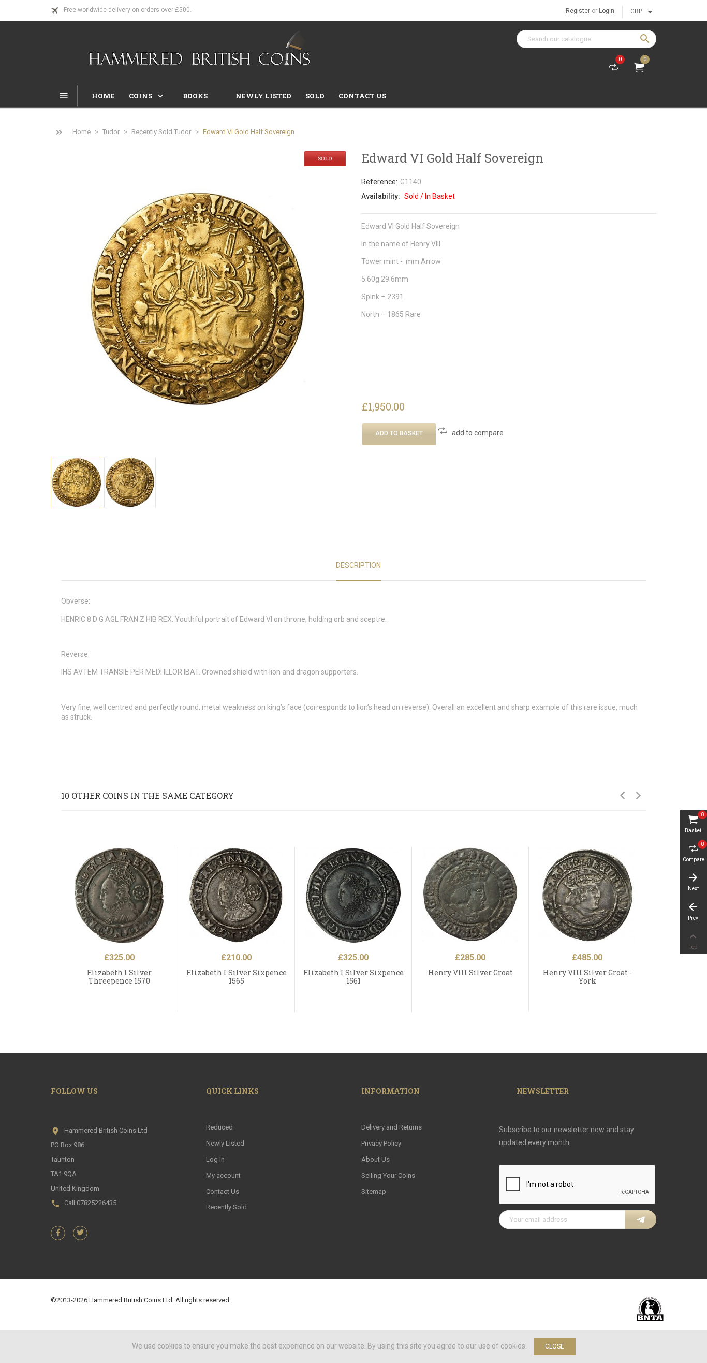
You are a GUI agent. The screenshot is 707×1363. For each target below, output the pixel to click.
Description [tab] (358, 565)
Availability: (380, 196)
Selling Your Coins (388, 1175)
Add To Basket (399, 433)
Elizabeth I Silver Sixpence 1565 (236, 976)
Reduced (219, 1127)
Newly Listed (225, 1143)
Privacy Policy (381, 1143)
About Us (375, 1159)
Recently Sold (226, 1207)
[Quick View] (173, 857)
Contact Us (222, 1191)
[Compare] (173, 879)
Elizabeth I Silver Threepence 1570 (119, 976)
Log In (215, 1159)
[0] (613, 69)
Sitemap (373, 1191)
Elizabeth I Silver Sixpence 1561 (353, 976)
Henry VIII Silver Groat (470, 972)
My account (223, 1175)
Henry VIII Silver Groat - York (587, 976)
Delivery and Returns (391, 1127)
